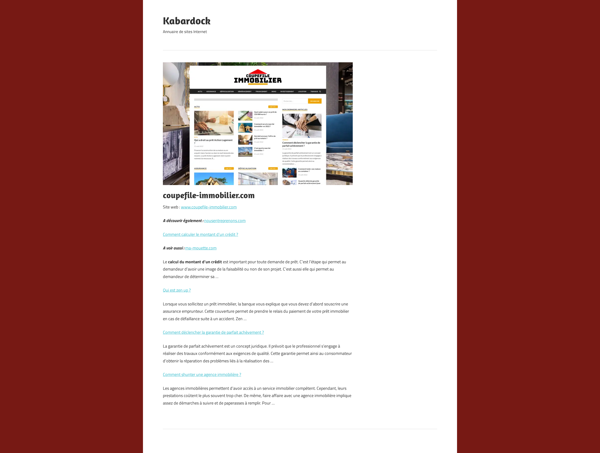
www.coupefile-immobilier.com (209, 207)
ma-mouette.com (201, 248)
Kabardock (187, 20)
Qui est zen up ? (177, 290)
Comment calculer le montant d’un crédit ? (200, 234)
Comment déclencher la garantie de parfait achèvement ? (213, 332)
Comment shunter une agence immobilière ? (202, 374)
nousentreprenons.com (225, 220)
